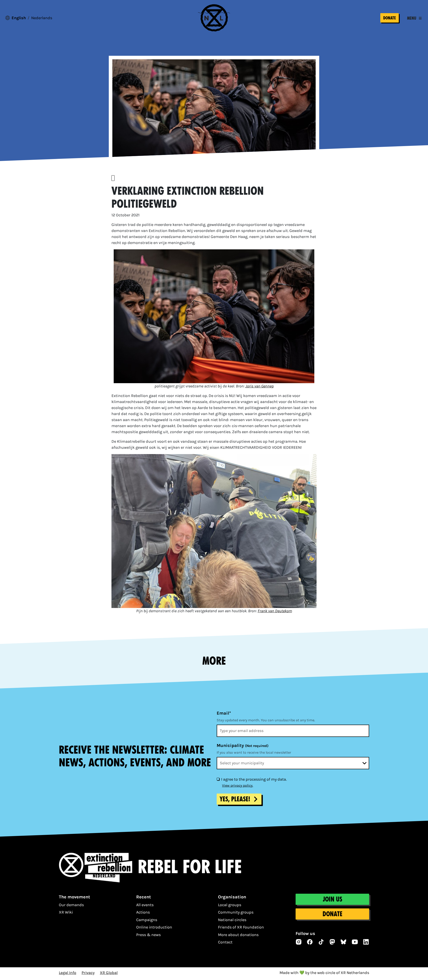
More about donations (238, 934)
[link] (259, 386)
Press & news (148, 934)
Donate (389, 18)
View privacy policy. (237, 785)
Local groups (229, 904)
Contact (225, 942)
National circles (232, 919)
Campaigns (146, 919)
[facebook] (310, 942)
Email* (224, 713)
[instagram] (299, 942)
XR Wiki (66, 912)
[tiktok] (321, 942)
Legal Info (67, 972)
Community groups (235, 912)
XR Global (109, 972)
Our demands (71, 904)
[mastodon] (332, 942)
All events (145, 904)
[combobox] (293, 763)
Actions (143, 912)
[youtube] (355, 942)
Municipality (242, 745)
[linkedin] (366, 942)
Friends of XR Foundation (241, 927)
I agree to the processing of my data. (254, 779)
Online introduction (154, 927)
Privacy (88, 972)
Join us (332, 899)
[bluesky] (343, 942)
